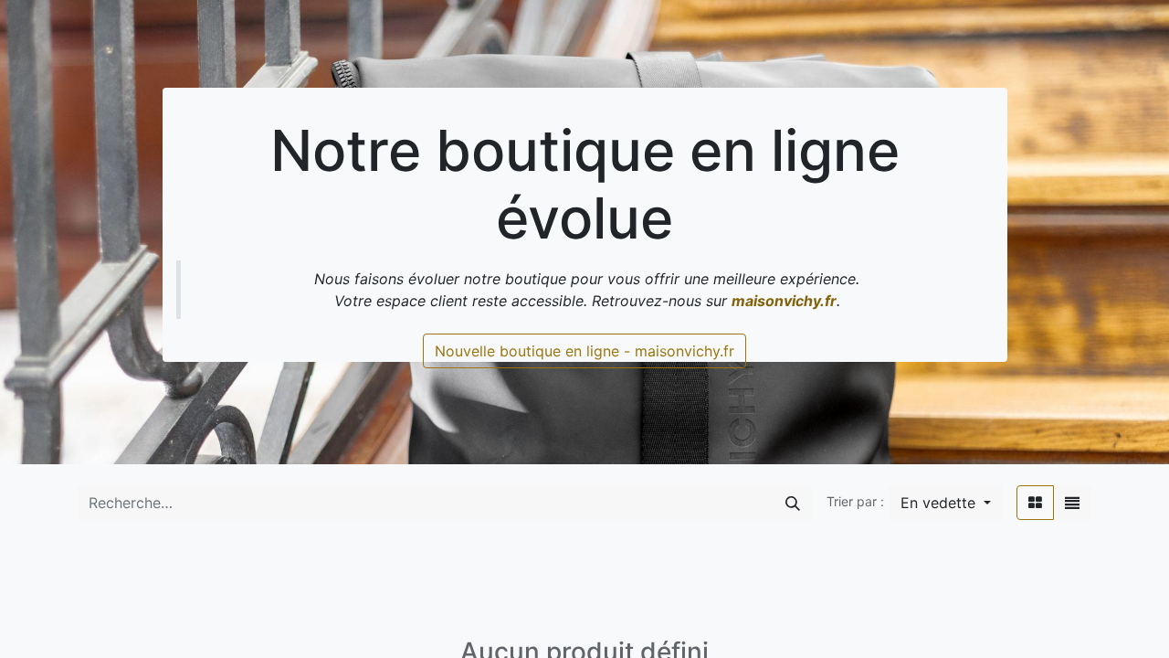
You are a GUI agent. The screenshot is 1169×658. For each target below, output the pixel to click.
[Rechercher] (793, 502)
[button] (946, 502)
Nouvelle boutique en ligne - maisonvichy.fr (584, 351)
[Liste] (1072, 502)
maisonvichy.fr (784, 301)
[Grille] (1035, 502)
